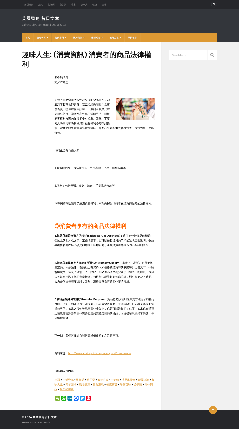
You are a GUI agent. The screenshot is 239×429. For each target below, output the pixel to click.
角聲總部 (28, 4)
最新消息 (95, 37)
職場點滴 (84, 384)
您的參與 (59, 37)
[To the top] (213, 410)
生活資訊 (68, 379)
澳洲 (104, 4)
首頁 (27, 37)
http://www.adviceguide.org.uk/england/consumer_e (99, 353)
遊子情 (138, 384)
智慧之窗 (103, 379)
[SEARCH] (212, 55)
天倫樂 (80, 379)
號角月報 (114, 37)
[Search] (214, 4)
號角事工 (41, 37)
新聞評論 (143, 379)
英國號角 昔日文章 (41, 18)
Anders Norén (41, 422)
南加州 (63, 4)
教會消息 (98, 384)
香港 (73, 4)
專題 (57, 379)
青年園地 (70, 384)
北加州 (51, 4)
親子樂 (91, 379)
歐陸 (94, 4)
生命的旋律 (67, 389)
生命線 (115, 379)
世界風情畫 (128, 379)
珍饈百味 (125, 384)
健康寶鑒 (111, 384)
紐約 (40, 4)
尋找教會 (132, 37)
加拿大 (84, 4)
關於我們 (77, 37)
